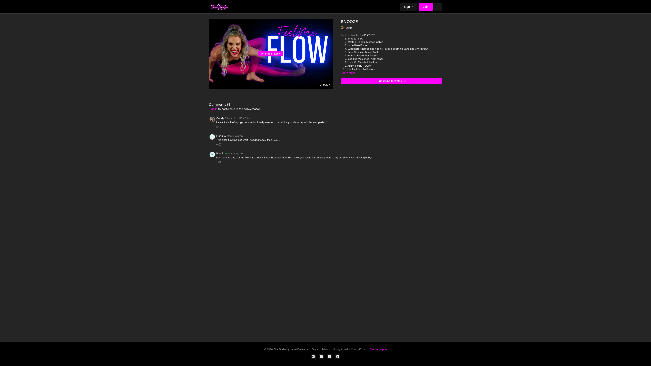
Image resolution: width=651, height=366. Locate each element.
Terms (314, 349)
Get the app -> (378, 349)
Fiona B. (221, 135)
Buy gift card (340, 349)
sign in (213, 109)
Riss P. (220, 153)
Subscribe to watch (390, 81)
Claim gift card (359, 349)
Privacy (326, 349)
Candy (220, 118)
